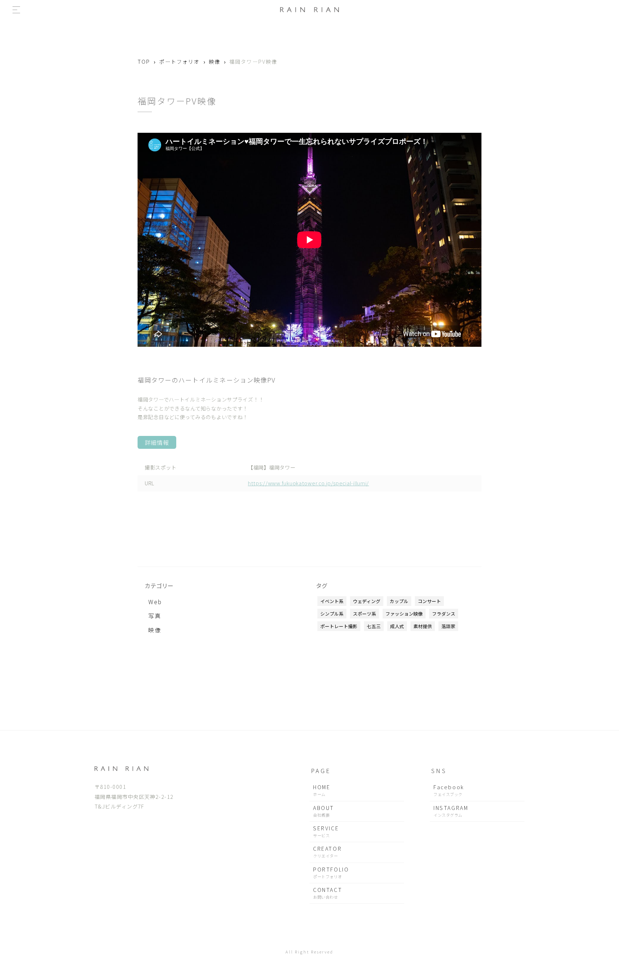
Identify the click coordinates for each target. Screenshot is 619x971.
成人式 (397, 626)
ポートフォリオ (179, 61)
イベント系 (332, 601)
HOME (321, 790)
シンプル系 (332, 613)
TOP (144, 61)
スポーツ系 (364, 613)
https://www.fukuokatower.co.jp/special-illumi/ (308, 483)
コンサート (429, 601)
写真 (154, 615)
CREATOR (327, 852)
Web (155, 601)
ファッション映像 (404, 613)
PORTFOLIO (331, 872)
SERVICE (326, 831)
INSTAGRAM (450, 811)
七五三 (374, 626)
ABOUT (323, 811)
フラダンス (443, 613)
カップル (399, 601)
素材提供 (422, 626)
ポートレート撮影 (339, 626)
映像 (214, 61)
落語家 (448, 626)
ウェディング (366, 601)
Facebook (448, 790)
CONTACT (327, 893)
